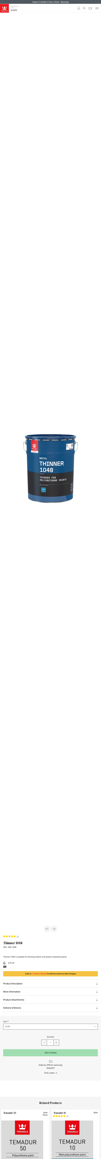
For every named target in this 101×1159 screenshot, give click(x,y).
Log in (64, 2)
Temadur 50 (9, 1112)
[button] (79, 8)
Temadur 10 (59, 1112)
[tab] (50, 983)
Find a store (49, 1073)
